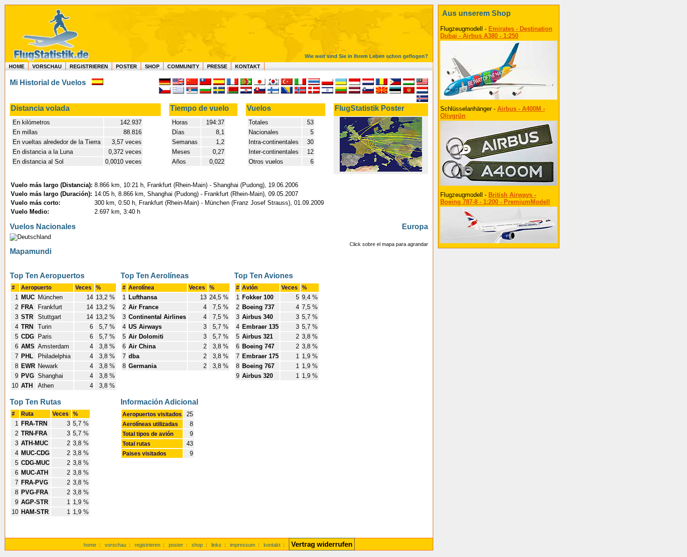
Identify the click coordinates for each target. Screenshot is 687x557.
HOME (16, 66)
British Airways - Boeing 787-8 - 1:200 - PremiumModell (495, 198)
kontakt (272, 545)
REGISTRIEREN (89, 66)
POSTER (126, 66)
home (90, 545)
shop (197, 545)
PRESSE (217, 66)
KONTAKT (247, 66)
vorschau (115, 545)
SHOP (152, 66)
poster (176, 545)
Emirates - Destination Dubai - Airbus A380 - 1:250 (496, 32)
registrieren (147, 545)
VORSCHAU (47, 66)
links (216, 545)
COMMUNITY (183, 66)
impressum (242, 545)
